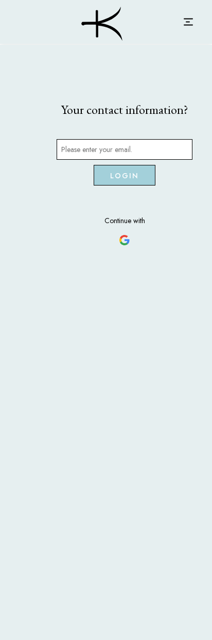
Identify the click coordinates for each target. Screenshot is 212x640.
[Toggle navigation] (188, 22)
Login (124, 176)
